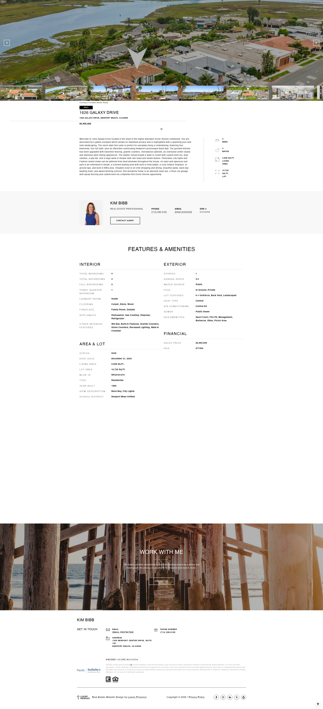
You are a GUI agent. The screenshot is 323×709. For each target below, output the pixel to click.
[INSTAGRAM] (223, 697)
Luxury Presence (137, 697)
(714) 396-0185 (167, 632)
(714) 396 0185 (159, 212)
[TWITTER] (236, 697)
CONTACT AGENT (125, 221)
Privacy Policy (197, 697)
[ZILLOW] (243, 697)
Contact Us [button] (161, 581)
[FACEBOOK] (216, 697)
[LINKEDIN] (229, 697)
